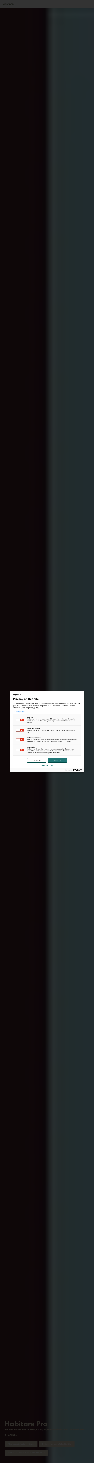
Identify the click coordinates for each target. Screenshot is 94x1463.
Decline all (36, 760)
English (16, 695)
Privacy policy (18, 711)
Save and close (47, 765)
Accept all (57, 760)
